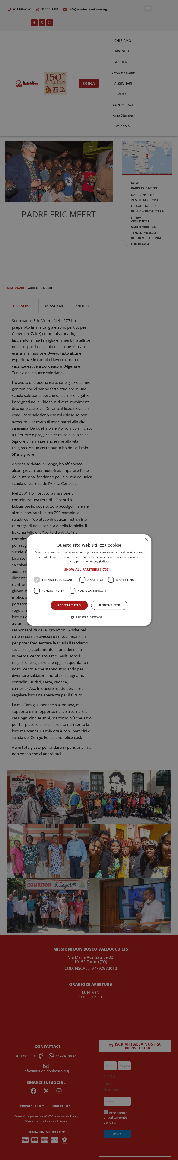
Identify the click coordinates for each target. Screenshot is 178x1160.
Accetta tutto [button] (69, 605)
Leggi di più (102, 561)
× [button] (146, 539)
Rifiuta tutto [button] (109, 605)
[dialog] (89, 580)
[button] (89, 569)
